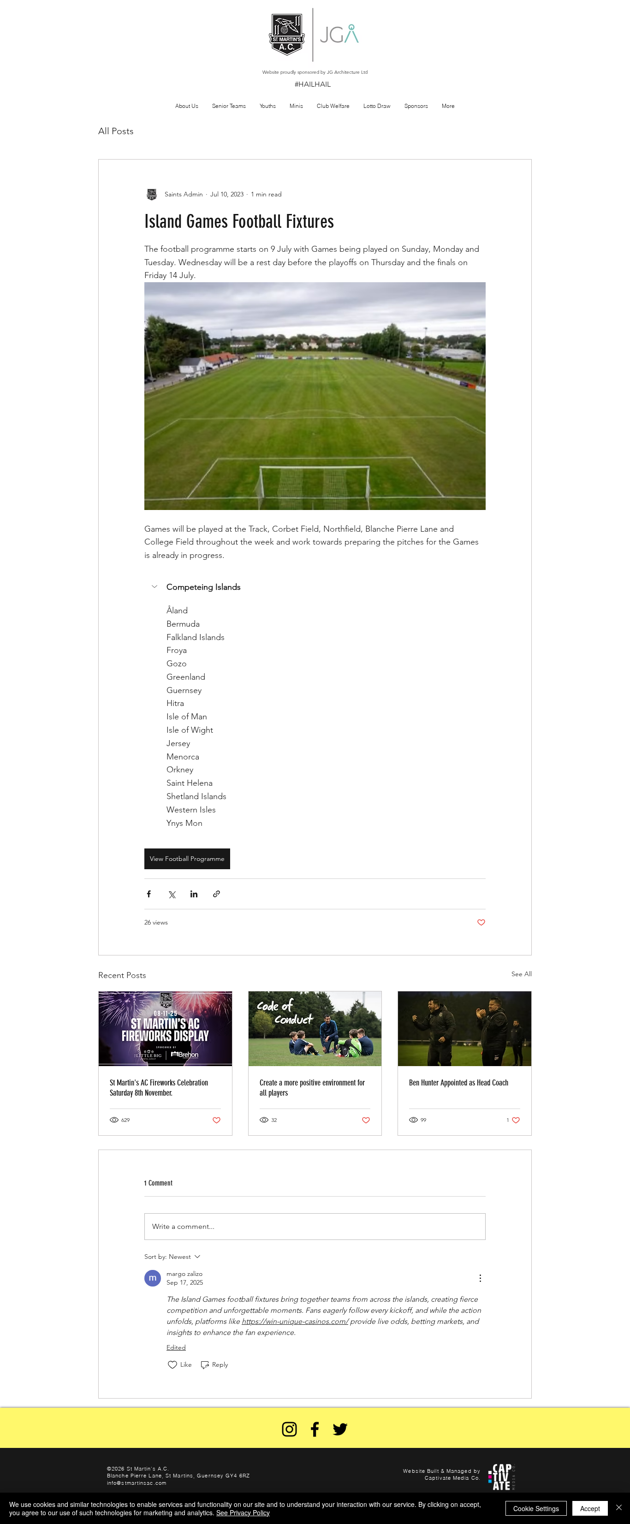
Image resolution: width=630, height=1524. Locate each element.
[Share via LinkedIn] (194, 893)
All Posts (116, 130)
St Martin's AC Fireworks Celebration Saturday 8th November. (159, 1088)
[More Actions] (480, 1278)
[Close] (618, 1508)
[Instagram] (289, 1429)
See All (521, 974)
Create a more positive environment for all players (312, 1088)
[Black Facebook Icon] (315, 1429)
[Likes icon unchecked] (172, 1364)
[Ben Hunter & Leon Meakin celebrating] (464, 1028)
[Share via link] (216, 893)
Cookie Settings (536, 1508)
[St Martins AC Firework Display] (165, 1028)
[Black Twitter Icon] (340, 1429)
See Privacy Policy (243, 1512)
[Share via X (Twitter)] (171, 893)
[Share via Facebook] (148, 893)
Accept (590, 1508)
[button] (448, 106)
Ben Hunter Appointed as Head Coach (458, 1083)
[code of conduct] (315, 1028)
